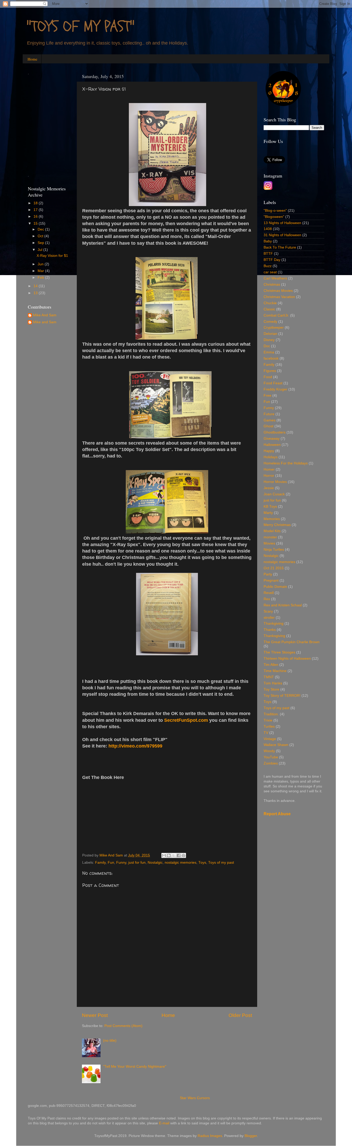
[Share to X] (173, 855)
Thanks (270, 630)
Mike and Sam (44, 322)
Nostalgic (155, 862)
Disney (269, 340)
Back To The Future (280, 247)
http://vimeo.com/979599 (135, 746)
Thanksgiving (274, 636)
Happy (269, 451)
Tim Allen (271, 665)
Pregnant (271, 580)
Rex (267, 599)
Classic (269, 309)
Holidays (271, 457)
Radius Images (210, 1136)
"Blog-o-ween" (275, 211)
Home (32, 59)
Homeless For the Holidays (286, 463)
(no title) (109, 1040)
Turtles (269, 726)
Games (269, 420)
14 (36, 286)
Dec (41, 229)
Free (267, 395)
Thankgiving (273, 623)
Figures (270, 371)
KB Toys (270, 506)
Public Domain (275, 587)
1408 (268, 229)
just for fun (137, 862)
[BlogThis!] (168, 855)
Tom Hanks (273, 683)
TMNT (269, 677)
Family (100, 862)
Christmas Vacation (279, 297)
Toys (202, 862)
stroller (269, 617)
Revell (269, 593)
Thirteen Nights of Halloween (287, 658)
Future (269, 414)
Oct (41, 236)
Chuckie (270, 303)
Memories (272, 519)
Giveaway (272, 438)
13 (36, 293)
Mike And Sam (44, 315)
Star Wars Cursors (195, 1098)
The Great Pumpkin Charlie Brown (292, 642)
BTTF (268, 254)
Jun (41, 264)
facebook (271, 358)
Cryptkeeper (274, 327)
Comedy (270, 322)
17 (36, 210)
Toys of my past (221, 862)
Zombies (271, 763)
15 (36, 223)
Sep (41, 243)
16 (36, 216)
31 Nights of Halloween (282, 235)
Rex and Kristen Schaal (283, 605)
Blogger (251, 1136)
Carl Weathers (275, 278)
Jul (40, 250)
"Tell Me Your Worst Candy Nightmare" (134, 1066)
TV (266, 733)
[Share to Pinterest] (183, 855)
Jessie (269, 488)
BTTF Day (272, 260)
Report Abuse (277, 814)
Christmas (272, 284)
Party (268, 574)
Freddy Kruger (275, 389)
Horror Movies (275, 482)
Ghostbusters (275, 432)
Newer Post (95, 1015)
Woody (269, 751)
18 (36, 203)
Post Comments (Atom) (123, 1026)
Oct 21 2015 (274, 568)
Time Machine (275, 671)
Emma (269, 352)
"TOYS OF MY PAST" (81, 26)
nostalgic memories (180, 862)
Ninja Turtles (274, 549)
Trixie (268, 720)
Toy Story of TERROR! (282, 696)
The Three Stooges (279, 652)
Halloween (272, 445)
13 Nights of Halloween (282, 223)
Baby (268, 241)
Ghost (268, 426)
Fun (111, 862)
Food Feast (273, 383)
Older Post (240, 1015)
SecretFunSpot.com (186, 720)
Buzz (268, 266)
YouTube (271, 757)
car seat (270, 272)
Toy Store (271, 689)
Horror (269, 476)
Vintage (270, 739)
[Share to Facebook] (178, 855)
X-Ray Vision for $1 (52, 256)
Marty (268, 513)
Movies (269, 543)
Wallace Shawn (276, 745)
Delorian (270, 334)
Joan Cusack (274, 494)
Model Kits (272, 531)
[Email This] (163, 855)
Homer (269, 469)
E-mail (164, 1123)
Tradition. (271, 714)
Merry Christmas (277, 525)
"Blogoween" (274, 217)
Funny (121, 862)
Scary (268, 611)
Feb (41, 277)
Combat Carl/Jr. (276, 315)
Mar (41, 271)
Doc (267, 346)
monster (270, 537)
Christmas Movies (278, 291)
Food (268, 377)
